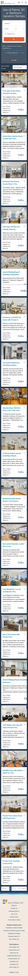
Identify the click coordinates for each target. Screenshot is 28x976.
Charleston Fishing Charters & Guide (14, 930)
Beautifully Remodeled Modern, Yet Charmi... (11, 500)
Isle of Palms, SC (14, 939)
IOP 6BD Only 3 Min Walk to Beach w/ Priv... (13, 771)
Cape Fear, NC (14, 953)
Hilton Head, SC (14, 967)
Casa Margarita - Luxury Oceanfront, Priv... (12, 590)
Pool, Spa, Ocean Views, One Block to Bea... (12, 92)
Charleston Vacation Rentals (14, 927)
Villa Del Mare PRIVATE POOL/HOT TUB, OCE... (11, 409)
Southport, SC (14, 964)
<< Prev (4, 888)
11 (19, 888)
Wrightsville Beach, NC (14, 955)
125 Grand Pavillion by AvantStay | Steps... (11, 364)
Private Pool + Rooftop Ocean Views (11, 862)
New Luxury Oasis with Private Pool (11, 636)
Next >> (24, 888)
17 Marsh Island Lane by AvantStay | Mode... (12, 454)
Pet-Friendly (21, 50)
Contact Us (14, 908)
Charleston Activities (14, 933)
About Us (14, 905)
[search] (14, 39)
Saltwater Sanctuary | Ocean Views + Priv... (11, 183)
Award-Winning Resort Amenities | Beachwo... (11, 273)
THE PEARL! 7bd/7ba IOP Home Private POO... (12, 726)
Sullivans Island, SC (14, 936)
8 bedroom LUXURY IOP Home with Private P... (12, 318)
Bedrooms (14, 55)
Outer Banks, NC (14, 947)
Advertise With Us (14, 911)
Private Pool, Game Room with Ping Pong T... (12, 817)
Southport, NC (14, 961)
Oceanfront (13, 50)
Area (20, 53)
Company (6, 50)
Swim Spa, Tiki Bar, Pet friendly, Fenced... (11, 228)
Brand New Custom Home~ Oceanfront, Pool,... (13, 137)
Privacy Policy (14, 917)
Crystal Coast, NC (14, 950)
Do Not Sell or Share (14, 920)
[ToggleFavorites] (24, 90)
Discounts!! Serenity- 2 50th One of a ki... (13, 545)
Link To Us (14, 914)
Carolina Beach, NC (14, 958)
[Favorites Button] (19, 2)
